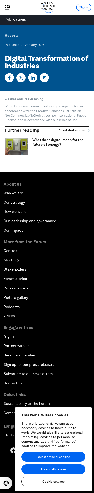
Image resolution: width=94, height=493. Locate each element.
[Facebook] (9, 77)
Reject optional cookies (53, 457)
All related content (72, 130)
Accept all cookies (53, 469)
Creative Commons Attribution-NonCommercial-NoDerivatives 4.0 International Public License (45, 115)
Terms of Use (67, 120)
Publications (15, 19)
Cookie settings (53, 481)
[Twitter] (21, 77)
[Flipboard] (44, 77)
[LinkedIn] (32, 77)
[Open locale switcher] (6, 483)
